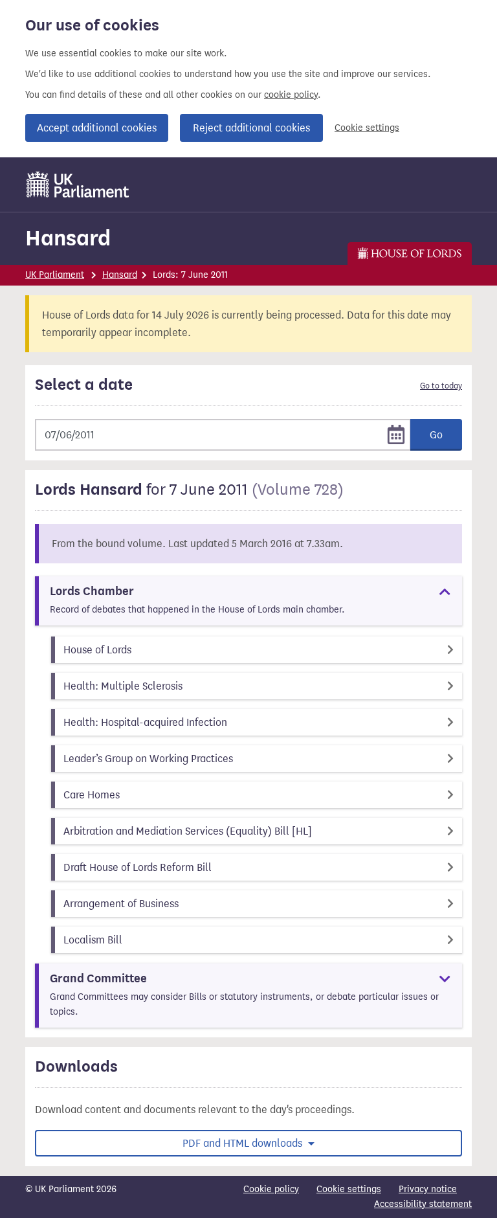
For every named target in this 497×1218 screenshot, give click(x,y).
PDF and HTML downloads (243, 1143)
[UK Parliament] (78, 184)
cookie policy (291, 94)
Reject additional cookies (251, 128)
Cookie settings (367, 127)
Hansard (68, 238)
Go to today (441, 385)
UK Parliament (54, 274)
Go (436, 435)
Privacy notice (428, 1189)
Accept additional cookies (97, 128)
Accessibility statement (423, 1204)
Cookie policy (271, 1189)
